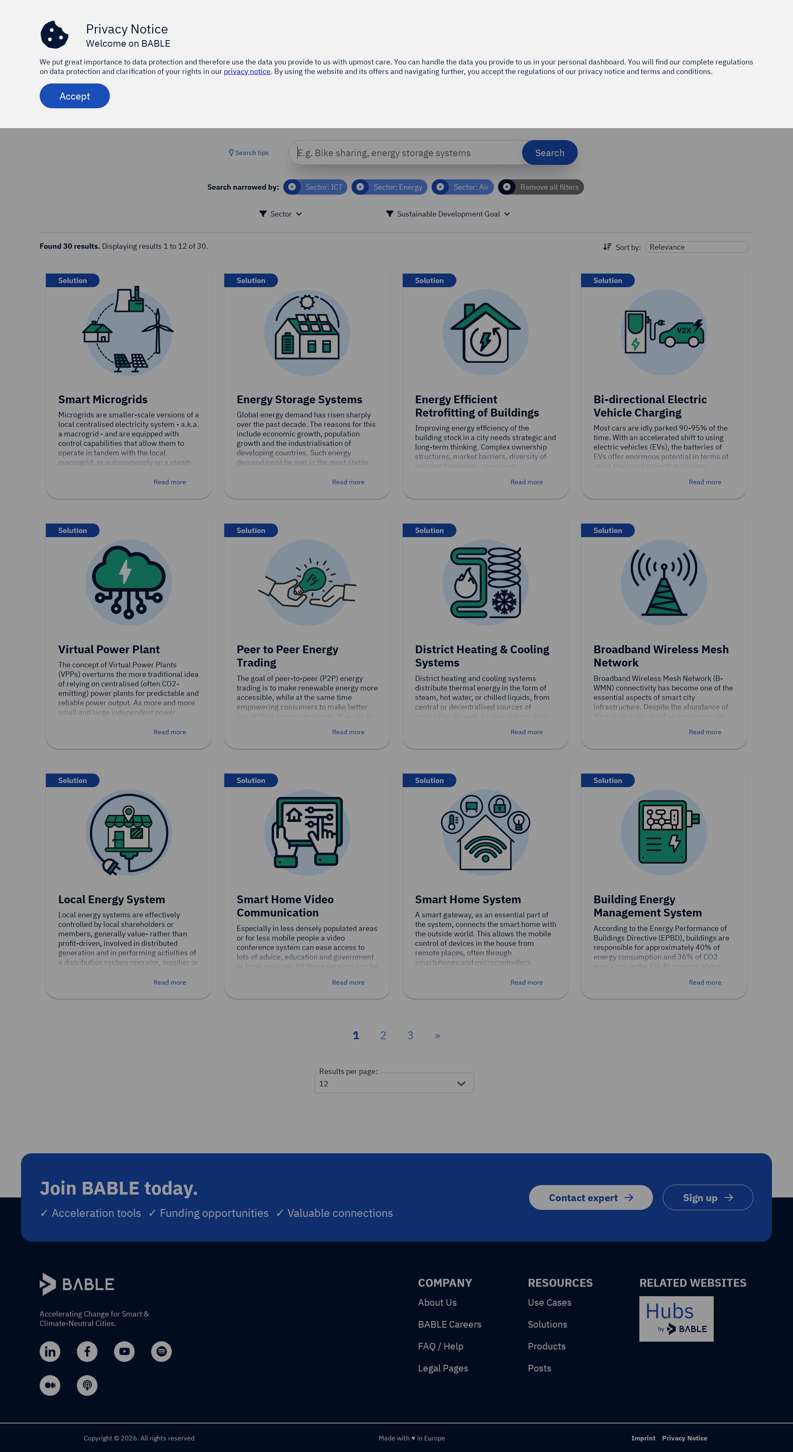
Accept (74, 95)
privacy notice (247, 71)
